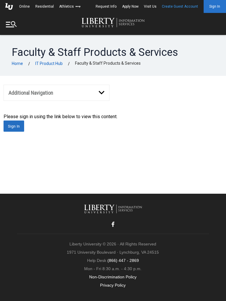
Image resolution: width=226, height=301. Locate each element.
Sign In (214, 6)
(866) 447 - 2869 (123, 260)
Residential (44, 6)
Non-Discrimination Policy (113, 277)
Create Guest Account (180, 6)
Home (17, 63)
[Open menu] (12, 24)
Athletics (66, 6)
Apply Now (130, 6)
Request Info (106, 6)
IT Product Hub (49, 63)
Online (24, 6)
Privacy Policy (113, 285)
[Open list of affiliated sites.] (78, 6)
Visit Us (150, 6)
